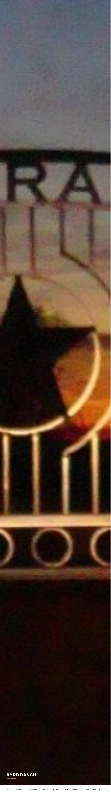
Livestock (18, 789)
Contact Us (77, 789)
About (67, 789)
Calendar (56, 789)
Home (9, 789)
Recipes (45, 789)
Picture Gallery (33, 789)
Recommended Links (92, 789)
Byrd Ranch (21, 775)
